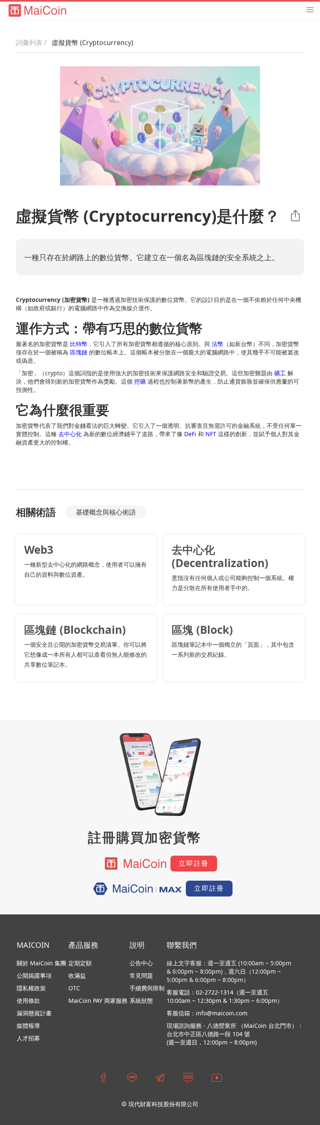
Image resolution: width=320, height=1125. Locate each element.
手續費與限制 (147, 988)
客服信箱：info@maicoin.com (207, 1013)
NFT (210, 434)
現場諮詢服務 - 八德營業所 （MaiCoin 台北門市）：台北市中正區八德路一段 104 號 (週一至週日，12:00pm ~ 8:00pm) (235, 1034)
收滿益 (77, 975)
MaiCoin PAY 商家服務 (98, 1000)
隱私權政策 (31, 988)
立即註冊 (194, 863)
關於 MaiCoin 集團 (41, 963)
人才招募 (28, 1038)
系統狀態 (141, 1000)
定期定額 (80, 963)
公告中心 (141, 963)
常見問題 (141, 975)
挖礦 (140, 381)
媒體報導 (28, 1026)
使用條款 (28, 1000)
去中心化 (70, 434)
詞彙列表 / (31, 42)
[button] (310, 10)
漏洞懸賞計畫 (34, 1013)
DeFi (190, 434)
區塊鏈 (79, 352)
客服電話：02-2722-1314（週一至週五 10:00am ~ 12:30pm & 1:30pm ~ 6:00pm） (225, 996)
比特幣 (79, 344)
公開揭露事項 (34, 975)
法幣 (217, 344)
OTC (74, 988)
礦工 (280, 373)
